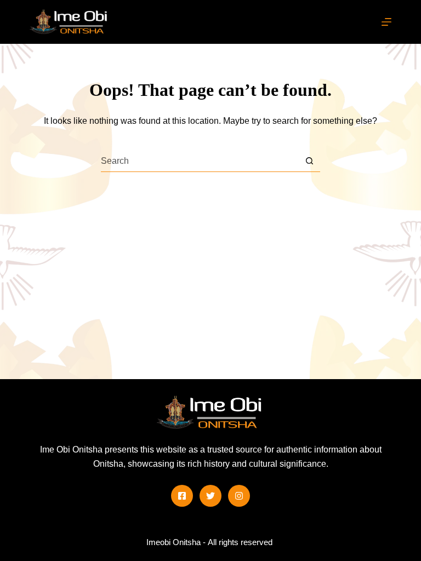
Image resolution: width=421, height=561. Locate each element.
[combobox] (200, 161)
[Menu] (386, 22)
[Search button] (309, 160)
